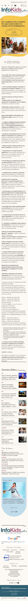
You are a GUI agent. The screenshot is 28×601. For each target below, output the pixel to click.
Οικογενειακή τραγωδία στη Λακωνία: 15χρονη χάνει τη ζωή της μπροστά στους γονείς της (9, 395)
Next (14, 512)
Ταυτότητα (21, 550)
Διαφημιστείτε (6, 550)
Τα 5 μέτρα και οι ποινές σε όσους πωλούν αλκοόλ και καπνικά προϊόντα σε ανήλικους (9, 413)
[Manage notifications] (24, 597)
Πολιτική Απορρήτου (18, 552)
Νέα (2, 19)
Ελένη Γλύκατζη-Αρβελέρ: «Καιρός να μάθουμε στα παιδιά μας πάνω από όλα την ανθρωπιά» (9, 377)
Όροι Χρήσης (10, 551)
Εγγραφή (14, 594)
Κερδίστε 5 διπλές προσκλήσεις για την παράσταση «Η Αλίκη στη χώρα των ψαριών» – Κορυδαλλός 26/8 (14, 501)
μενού (23, 5)
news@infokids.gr (22, 566)
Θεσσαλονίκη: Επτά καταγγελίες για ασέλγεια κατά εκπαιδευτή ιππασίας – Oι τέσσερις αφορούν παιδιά (9, 423)
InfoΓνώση (4, 457)
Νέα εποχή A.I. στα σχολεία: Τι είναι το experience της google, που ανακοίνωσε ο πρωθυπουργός (14, 356)
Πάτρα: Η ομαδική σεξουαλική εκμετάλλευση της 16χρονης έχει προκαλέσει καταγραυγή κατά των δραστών (9, 441)
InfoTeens (4, 427)
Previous (14, 508)
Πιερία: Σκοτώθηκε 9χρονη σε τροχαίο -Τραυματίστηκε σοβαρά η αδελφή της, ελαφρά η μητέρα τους (9, 386)
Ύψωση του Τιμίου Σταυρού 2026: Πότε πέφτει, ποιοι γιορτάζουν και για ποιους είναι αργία (12, 460)
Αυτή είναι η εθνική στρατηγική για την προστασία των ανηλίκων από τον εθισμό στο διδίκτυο (8, 432)
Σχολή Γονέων (5, 464)
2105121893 (14, 566)
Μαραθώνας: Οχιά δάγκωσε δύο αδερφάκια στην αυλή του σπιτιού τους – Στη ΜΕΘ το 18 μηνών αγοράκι (13, 454)
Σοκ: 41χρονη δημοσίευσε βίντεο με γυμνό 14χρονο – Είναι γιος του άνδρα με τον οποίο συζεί (9, 404)
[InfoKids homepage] (15, 10)
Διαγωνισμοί (7, 480)
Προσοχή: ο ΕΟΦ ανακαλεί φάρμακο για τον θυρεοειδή (12, 360)
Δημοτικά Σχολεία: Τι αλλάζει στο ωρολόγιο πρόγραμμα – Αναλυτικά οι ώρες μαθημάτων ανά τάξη (13, 474)
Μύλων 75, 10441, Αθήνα (6, 566)
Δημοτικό (4, 470)
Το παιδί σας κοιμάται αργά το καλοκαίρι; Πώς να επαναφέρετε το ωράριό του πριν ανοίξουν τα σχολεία (13, 467)
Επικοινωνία (14, 550)
